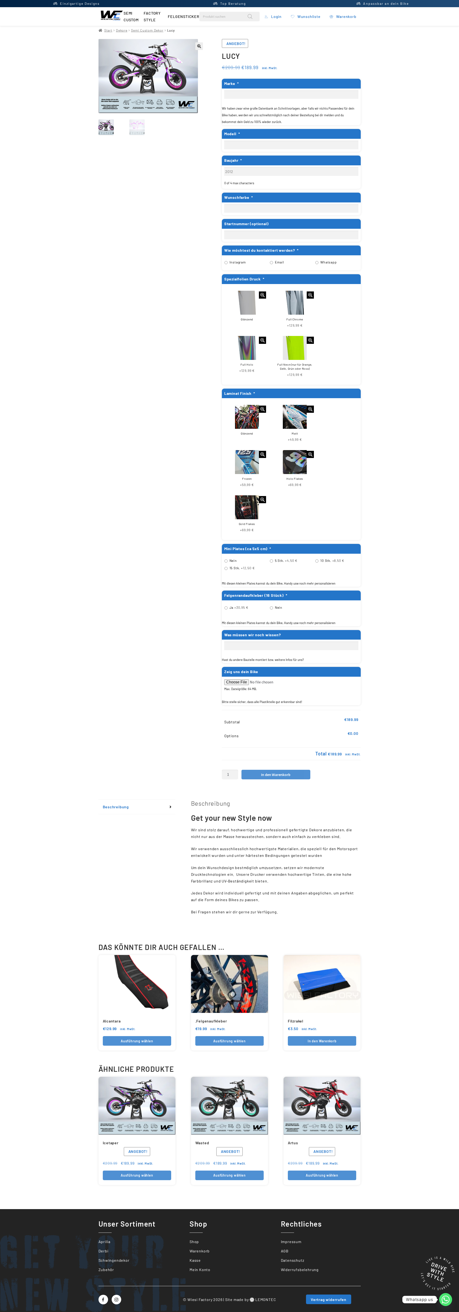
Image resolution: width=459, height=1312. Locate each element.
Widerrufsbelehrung (300, 1269)
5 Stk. (286, 560)
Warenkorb (200, 1251)
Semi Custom (131, 16)
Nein (233, 560)
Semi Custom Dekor (147, 30)
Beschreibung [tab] (116, 806)
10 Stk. (332, 560)
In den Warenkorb (275, 774)
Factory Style (152, 16)
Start (108, 30)
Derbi (103, 1251)
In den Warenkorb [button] (322, 1041)
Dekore (121, 30)
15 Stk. (242, 568)
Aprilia (104, 1241)
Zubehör (106, 1269)
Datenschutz (292, 1260)
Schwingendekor (114, 1260)
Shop (194, 1241)
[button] (199, 46)
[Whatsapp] (445, 1299)
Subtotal (232, 722)
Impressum (291, 1241)
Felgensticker (183, 16)
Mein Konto (200, 1269)
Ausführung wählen (137, 1041)
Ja (239, 607)
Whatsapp (328, 262)
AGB (285, 1251)
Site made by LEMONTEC (250, 1299)
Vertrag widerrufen (328, 1299)
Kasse (195, 1260)
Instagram (238, 262)
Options (231, 735)
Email (279, 262)
